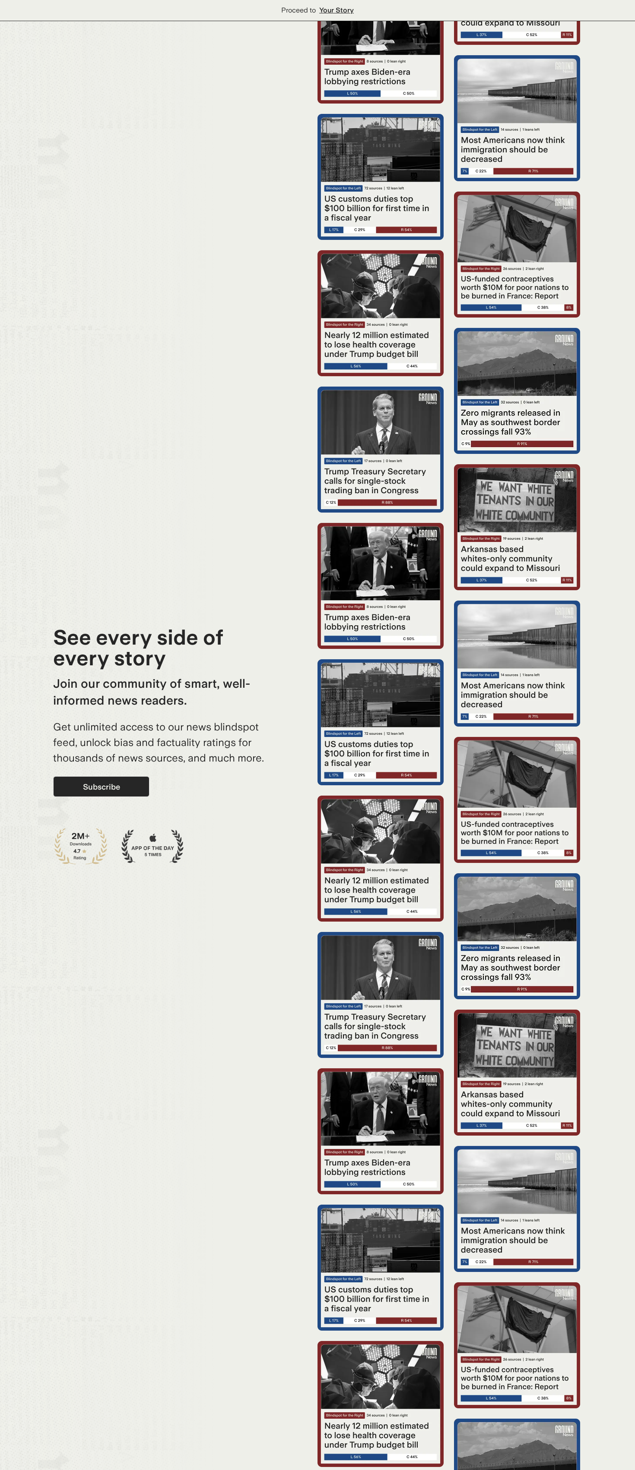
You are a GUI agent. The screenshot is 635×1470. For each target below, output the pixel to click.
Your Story (336, 10)
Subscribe (101, 786)
